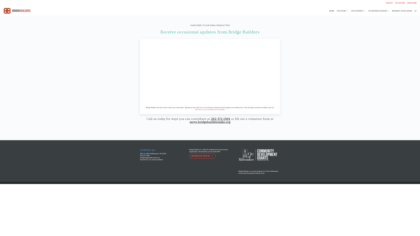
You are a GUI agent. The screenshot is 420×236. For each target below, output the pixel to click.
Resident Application (402, 11)
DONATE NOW (200, 156)
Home (331, 11)
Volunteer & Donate (377, 11)
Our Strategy (357, 11)
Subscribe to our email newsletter (151, 160)
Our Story (341, 11)
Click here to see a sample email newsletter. (210, 109)
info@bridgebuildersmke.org (150, 158)
